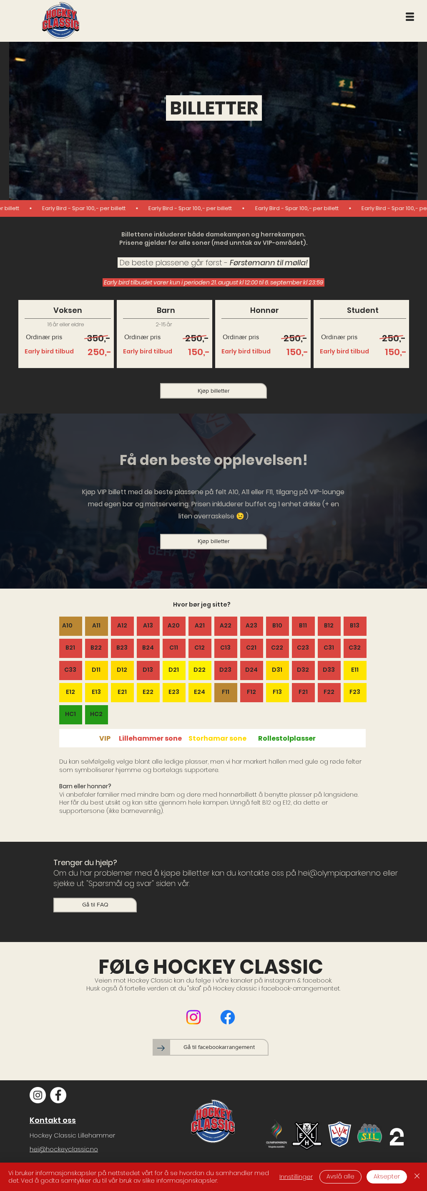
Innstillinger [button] (296, 1177)
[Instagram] (193, 1017)
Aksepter (387, 1176)
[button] (410, 17)
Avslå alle (340, 1176)
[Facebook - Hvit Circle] (58, 1095)
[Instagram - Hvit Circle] (38, 1095)
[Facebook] (227, 1017)
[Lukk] (417, 1176)
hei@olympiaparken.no (339, 873)
